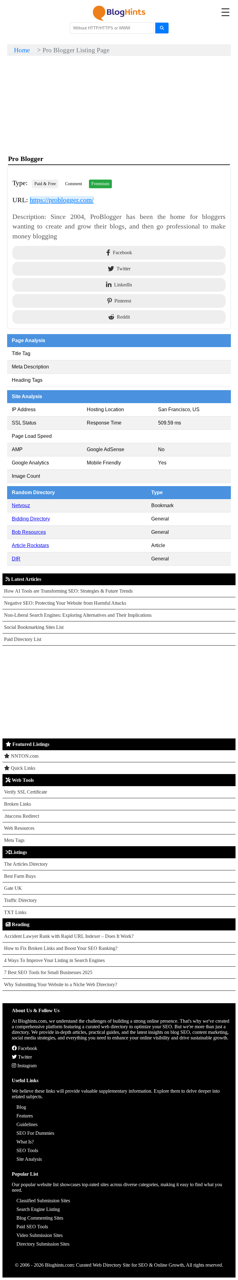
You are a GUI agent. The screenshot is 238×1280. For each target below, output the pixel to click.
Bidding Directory (31, 518)
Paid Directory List (22, 639)
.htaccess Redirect (21, 816)
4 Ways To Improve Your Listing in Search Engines (54, 960)
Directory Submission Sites (42, 1244)
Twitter (123, 268)
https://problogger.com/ (62, 200)
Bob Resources (29, 532)
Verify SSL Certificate (25, 792)
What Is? (25, 1141)
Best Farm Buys (20, 876)
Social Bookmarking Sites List (34, 627)
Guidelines (26, 1124)
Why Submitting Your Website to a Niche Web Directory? (60, 984)
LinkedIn (123, 284)
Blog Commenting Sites (39, 1218)
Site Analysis (29, 1159)
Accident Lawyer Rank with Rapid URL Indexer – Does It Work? (69, 936)
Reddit (123, 317)
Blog (21, 1107)
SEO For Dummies (35, 1133)
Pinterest (122, 300)
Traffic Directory (20, 900)
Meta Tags (14, 840)
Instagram (26, 1065)
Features (24, 1115)
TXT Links (15, 912)
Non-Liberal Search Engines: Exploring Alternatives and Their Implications (78, 615)
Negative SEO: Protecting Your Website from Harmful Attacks (65, 603)
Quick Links (22, 768)
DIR (16, 558)
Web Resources (19, 828)
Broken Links (17, 804)
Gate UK (13, 888)
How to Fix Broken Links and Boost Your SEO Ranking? (60, 948)
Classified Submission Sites (43, 1200)
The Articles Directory (26, 864)
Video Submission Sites (39, 1235)
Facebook (122, 252)
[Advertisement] (119, 692)
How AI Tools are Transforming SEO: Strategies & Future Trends (68, 591)
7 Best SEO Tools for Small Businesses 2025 (48, 972)
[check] (162, 28)
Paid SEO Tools (32, 1226)
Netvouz (21, 505)
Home (22, 50)
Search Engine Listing (38, 1209)
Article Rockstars (30, 545)
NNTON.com (24, 756)
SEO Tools (27, 1150)
